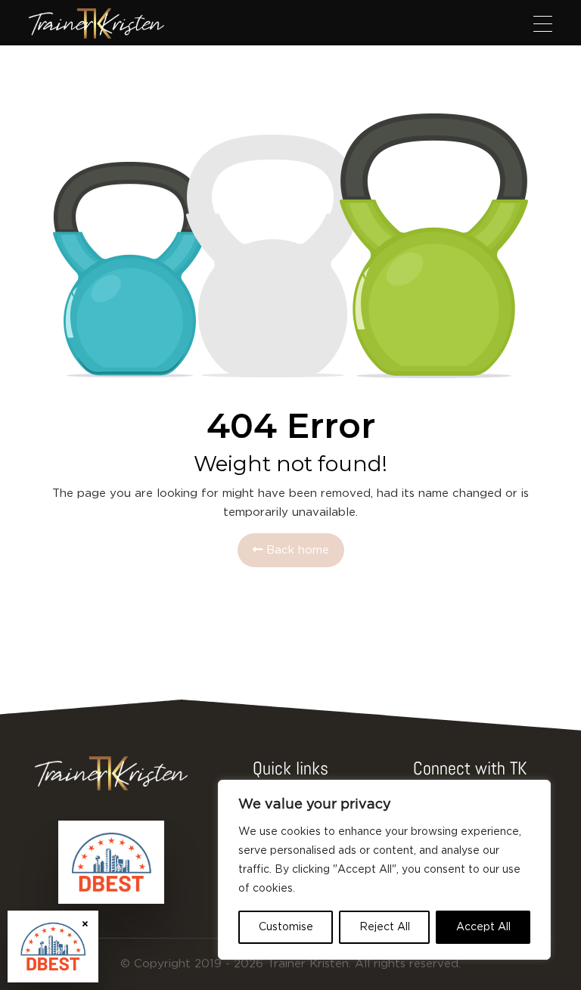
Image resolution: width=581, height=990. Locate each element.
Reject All (384, 927)
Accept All (483, 927)
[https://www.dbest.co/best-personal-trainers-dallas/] (111, 862)
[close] (85, 923)
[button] (542, 23)
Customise (286, 927)
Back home (296, 550)
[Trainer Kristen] (96, 23)
